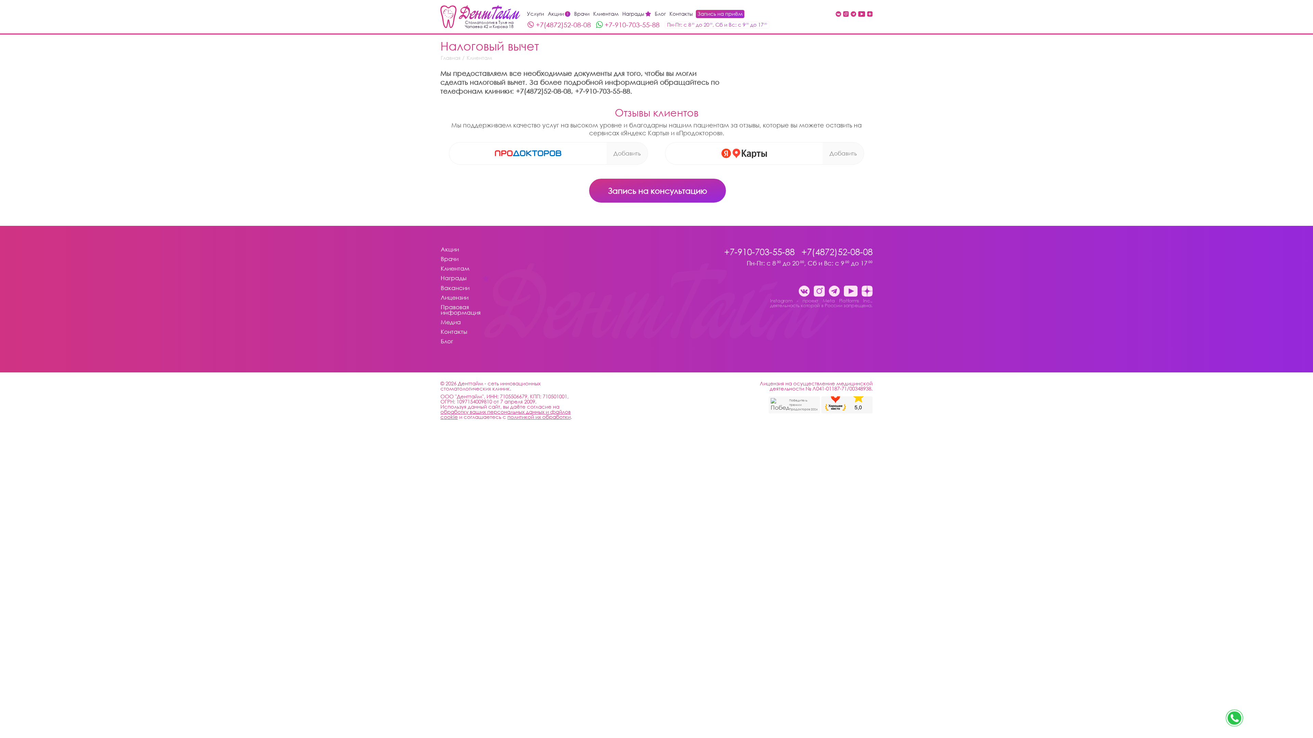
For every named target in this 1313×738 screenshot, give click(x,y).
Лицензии (454, 298)
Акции (558, 14)
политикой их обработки (539, 417)
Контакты (681, 14)
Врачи (581, 14)
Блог (660, 14)
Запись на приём (720, 14)
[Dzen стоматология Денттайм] (870, 14)
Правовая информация (461, 310)
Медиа (451, 322)
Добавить (627, 153)
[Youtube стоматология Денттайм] (861, 14)
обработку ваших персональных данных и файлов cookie (505, 414)
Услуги (535, 14)
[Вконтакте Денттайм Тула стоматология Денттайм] (838, 14)
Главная (451, 58)
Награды (633, 14)
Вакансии (455, 288)
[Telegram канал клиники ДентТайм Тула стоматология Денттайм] (853, 14)
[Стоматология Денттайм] (480, 16)
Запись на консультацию (657, 190)
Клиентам (606, 14)
